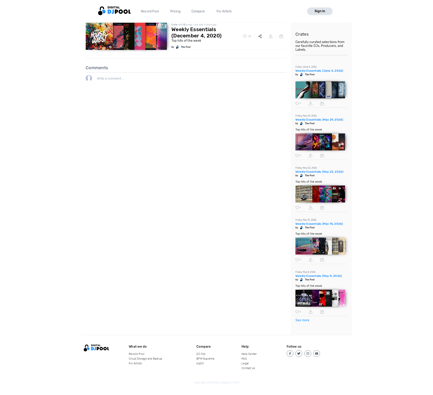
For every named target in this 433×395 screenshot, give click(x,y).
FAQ (244, 358)
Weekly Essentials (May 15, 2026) (319, 223)
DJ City (200, 354)
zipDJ (200, 363)
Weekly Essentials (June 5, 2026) (319, 70)
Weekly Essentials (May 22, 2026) (319, 171)
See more (302, 320)
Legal (245, 363)
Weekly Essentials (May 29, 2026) (319, 119)
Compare (198, 11)
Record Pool (150, 11)
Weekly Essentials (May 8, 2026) (318, 276)
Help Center (249, 354)
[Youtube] (316, 353)
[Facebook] (290, 353)
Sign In (320, 11)
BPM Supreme (205, 358)
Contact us (248, 368)
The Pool (186, 47)
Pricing (175, 11)
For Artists (224, 11)
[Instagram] (307, 353)
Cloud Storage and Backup (145, 358)
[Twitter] (298, 353)
